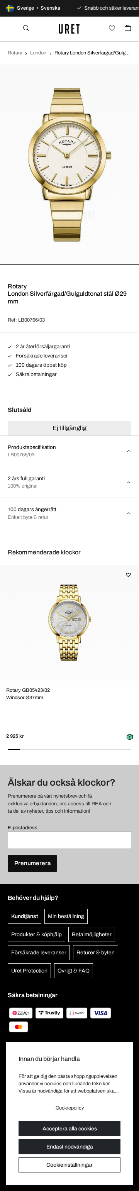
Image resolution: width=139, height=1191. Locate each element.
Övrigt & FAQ (74, 971)
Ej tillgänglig (69, 428)
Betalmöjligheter (92, 934)
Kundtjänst (24, 916)
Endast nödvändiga (69, 1147)
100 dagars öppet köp (41, 365)
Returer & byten (95, 953)
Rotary (15, 53)
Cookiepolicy (70, 1108)
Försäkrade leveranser (41, 356)
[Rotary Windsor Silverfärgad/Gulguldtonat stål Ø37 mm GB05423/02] (69, 622)
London (38, 53)
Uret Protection (29, 971)
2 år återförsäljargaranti (42, 346)
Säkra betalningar (36, 374)
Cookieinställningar (69, 1165)
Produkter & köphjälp (36, 934)
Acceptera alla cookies (69, 1129)
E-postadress (22, 827)
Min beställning (66, 916)
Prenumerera (32, 863)
